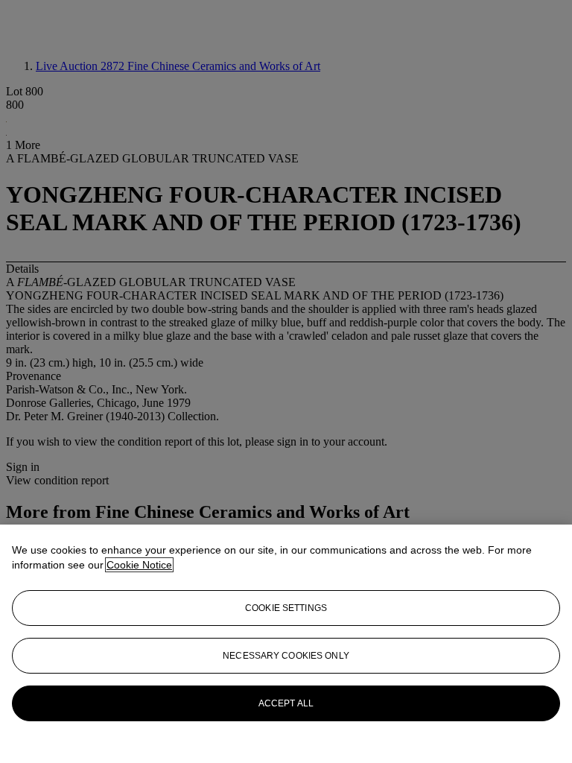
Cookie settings (286, 608)
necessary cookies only (286, 655)
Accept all (286, 703)
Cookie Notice (139, 565)
